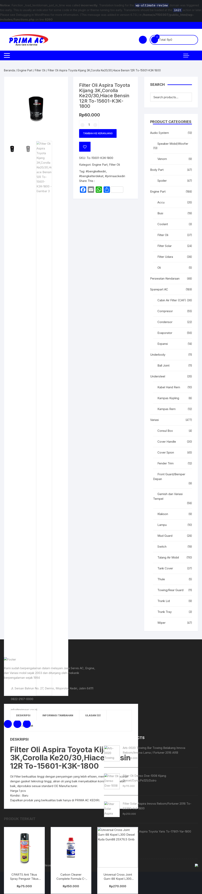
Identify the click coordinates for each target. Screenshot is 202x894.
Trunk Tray (164, 612)
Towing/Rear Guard (170, 590)
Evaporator (164, 333)
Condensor (164, 322)
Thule (161, 579)
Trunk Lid (163, 601)
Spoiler (162, 180)
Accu (161, 202)
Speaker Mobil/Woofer (172, 144)
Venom (162, 159)
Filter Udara (165, 257)
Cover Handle (166, 441)
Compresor (165, 311)
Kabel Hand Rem (168, 387)
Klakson (162, 514)
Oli (159, 267)
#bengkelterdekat (91, 176)
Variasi (154, 420)
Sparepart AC (159, 289)
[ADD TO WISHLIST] (85, 147)
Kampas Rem (166, 409)
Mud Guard (164, 536)
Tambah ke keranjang (98, 133)
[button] (61, 84)
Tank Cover (165, 568)
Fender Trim (165, 463)
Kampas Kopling (168, 398)
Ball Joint (163, 365)
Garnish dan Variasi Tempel (168, 496)
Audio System (159, 133)
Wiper (161, 623)
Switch (161, 546)
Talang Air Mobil (168, 557)
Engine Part (25, 70)
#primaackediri (115, 176)
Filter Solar (164, 246)
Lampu (162, 525)
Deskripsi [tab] (23, 715)
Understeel (157, 376)
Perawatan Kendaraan (165, 278)
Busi (160, 213)
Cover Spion (165, 452)
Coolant (162, 224)
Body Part (157, 170)
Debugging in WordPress (33, 15)
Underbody (157, 354)
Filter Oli (40, 70)
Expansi (162, 344)
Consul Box (165, 431)
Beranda (9, 70)
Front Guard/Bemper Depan (169, 476)
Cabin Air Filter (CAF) (171, 300)
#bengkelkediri (96, 171)
